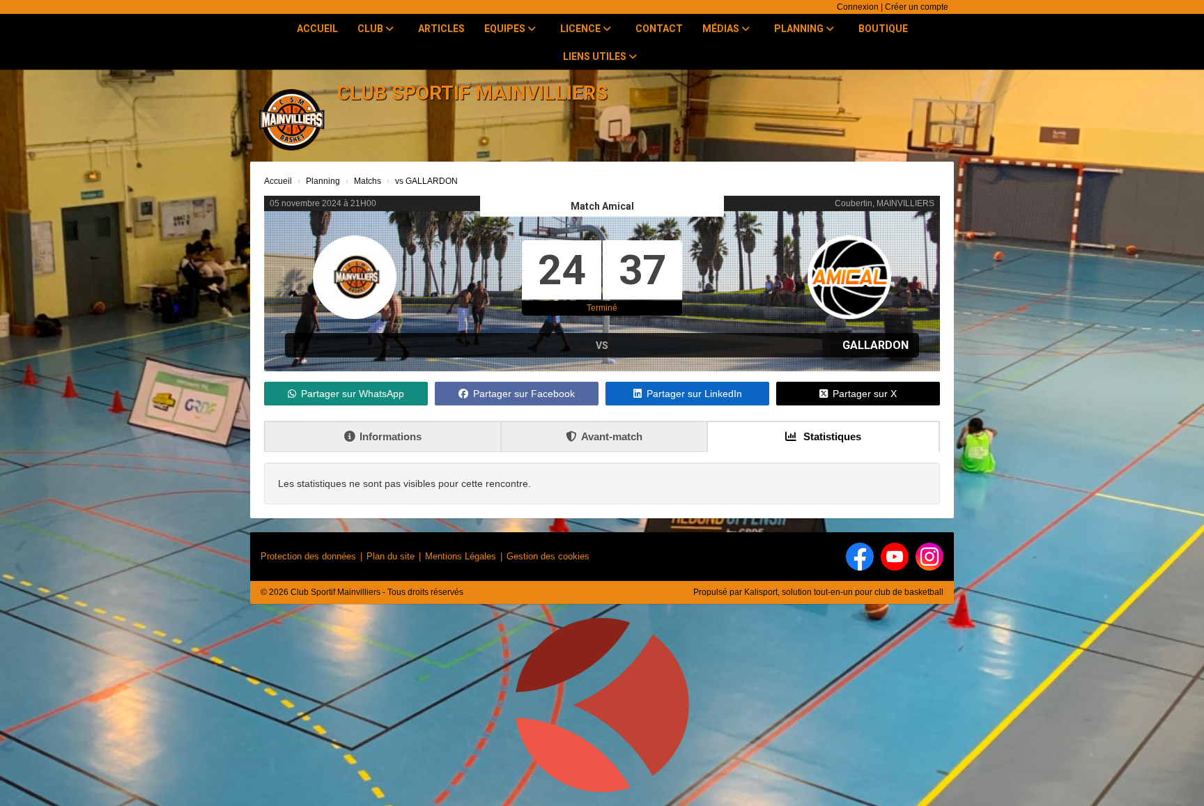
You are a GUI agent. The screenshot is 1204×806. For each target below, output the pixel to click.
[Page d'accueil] (292, 118)
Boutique (883, 28)
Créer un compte (916, 7)
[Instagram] (929, 557)
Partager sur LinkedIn (694, 393)
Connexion (858, 7)
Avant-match (611, 436)
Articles (441, 28)
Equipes (505, 28)
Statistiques (831, 436)
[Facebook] (860, 557)
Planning (800, 28)
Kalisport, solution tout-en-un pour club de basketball (843, 592)
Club (371, 28)
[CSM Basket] (602, 710)
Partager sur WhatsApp (352, 393)
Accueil (317, 28)
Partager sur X (865, 393)
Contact (659, 28)
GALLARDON (875, 345)
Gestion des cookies (548, 556)
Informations (391, 436)
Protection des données (308, 556)
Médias (721, 28)
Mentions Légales (460, 556)
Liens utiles (595, 56)
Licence (581, 28)
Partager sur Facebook (524, 393)
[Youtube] (895, 557)
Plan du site (390, 556)
